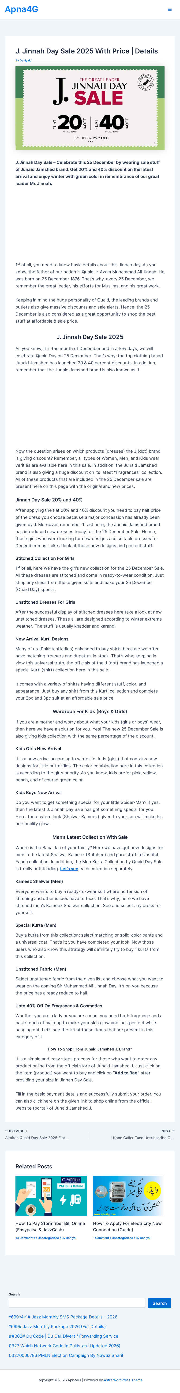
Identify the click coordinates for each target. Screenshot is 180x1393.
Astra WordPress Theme (123, 1380)
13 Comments (25, 1238)
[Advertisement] (90, 226)
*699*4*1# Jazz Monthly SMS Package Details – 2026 (63, 1316)
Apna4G (21, 9)
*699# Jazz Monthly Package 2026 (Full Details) (57, 1326)
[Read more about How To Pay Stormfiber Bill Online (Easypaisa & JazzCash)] (51, 1195)
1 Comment (101, 1238)
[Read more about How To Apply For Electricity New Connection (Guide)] (129, 1195)
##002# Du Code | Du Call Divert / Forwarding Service (63, 1336)
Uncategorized (48, 1238)
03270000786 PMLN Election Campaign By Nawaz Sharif (66, 1355)
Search (14, 1294)
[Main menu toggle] (169, 9)
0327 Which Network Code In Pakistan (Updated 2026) (64, 1345)
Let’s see (69, 868)
